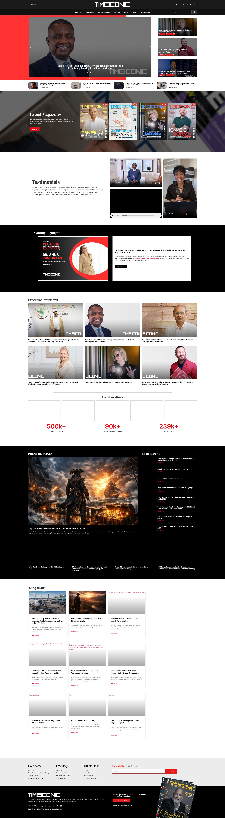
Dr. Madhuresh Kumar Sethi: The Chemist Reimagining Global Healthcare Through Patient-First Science (168, 341)
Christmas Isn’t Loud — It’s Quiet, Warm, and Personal (85, 672)
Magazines (78, 12)
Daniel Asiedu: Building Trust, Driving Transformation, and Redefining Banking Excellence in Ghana (110, 341)
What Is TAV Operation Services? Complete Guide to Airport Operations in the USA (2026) (47, 620)
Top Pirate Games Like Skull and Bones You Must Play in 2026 (175, 498)
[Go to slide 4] (93, 78)
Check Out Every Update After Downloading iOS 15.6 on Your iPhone (140, 84)
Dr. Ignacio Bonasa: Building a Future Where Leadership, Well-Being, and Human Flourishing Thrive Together (176, 51)
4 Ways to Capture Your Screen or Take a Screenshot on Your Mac (181, 84)
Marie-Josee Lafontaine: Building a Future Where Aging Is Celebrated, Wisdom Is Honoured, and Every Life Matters (53, 383)
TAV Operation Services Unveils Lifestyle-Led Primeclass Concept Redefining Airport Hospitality (89, 569)
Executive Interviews (103, 12)
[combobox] (182, 12)
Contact (126, 12)
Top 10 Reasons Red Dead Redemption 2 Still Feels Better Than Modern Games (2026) (176, 508)
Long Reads (117, 12)
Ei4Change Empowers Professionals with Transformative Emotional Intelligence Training (176, 568)
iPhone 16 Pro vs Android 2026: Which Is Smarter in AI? (176, 527)
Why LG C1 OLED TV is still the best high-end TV (97, 84)
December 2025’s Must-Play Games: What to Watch (46, 721)
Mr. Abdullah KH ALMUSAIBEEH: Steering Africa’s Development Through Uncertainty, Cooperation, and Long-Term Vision (53, 341)
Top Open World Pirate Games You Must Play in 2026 (56, 528)
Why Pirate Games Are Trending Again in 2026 (174, 469)
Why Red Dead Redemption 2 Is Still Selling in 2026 (46, 568)
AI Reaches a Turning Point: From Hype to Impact (125, 721)
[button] (30, 47)
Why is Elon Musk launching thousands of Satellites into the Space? (53, 84)
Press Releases (145, 12)
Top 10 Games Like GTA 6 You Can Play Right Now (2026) (175, 517)
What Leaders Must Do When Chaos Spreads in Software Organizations (126, 672)
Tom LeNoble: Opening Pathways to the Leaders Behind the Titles (176, 31)
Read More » (35, 635)
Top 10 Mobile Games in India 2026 (170, 479)
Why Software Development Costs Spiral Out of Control (125, 619)
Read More (160, 463)
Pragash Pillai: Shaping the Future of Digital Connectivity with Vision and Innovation (174, 72)
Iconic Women (90, 12)
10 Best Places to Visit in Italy (83, 720)
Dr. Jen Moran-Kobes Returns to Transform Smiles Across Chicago (131, 568)
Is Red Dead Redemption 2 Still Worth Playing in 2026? (175, 488)
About (135, 12)
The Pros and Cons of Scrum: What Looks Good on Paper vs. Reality (46, 672)
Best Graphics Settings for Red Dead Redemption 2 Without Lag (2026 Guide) (176, 459)
